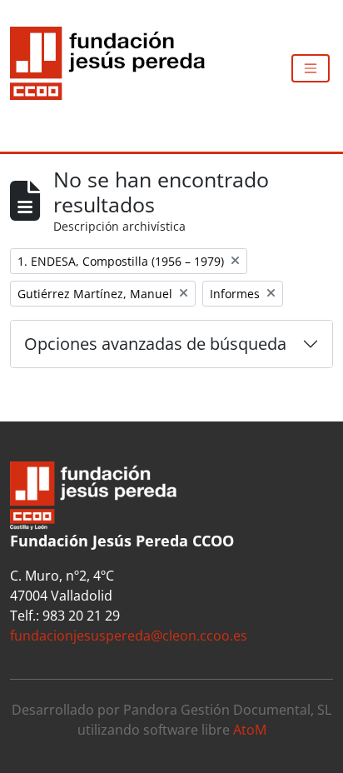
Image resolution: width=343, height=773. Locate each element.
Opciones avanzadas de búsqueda (155, 343)
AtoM (249, 730)
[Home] (114, 68)
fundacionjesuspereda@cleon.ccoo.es (128, 635)
